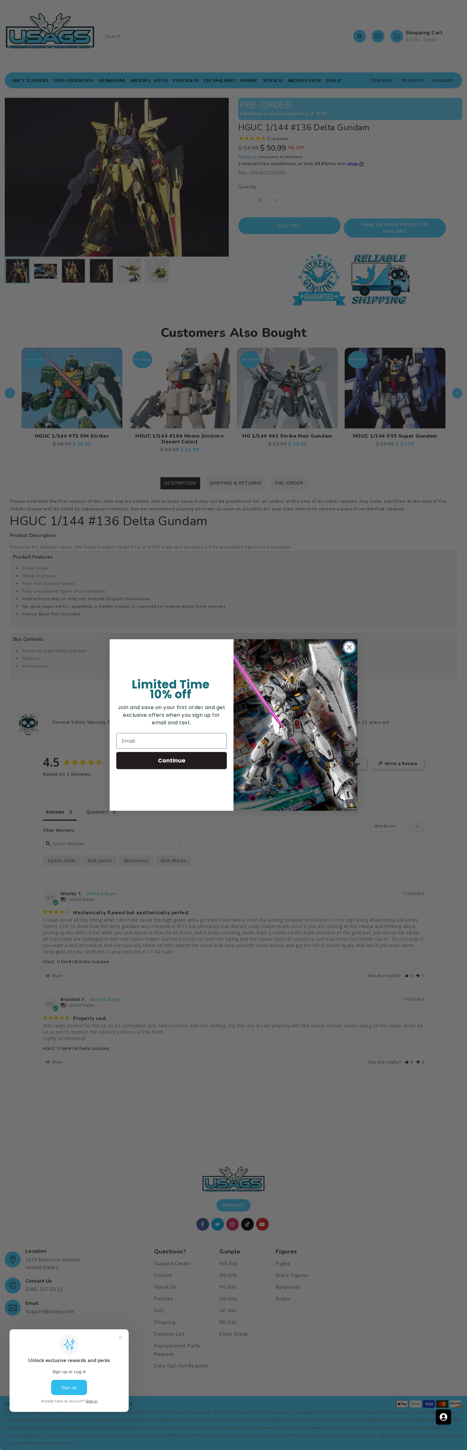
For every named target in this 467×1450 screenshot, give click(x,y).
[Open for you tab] (443, 1417)
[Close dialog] (349, 647)
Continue (172, 760)
